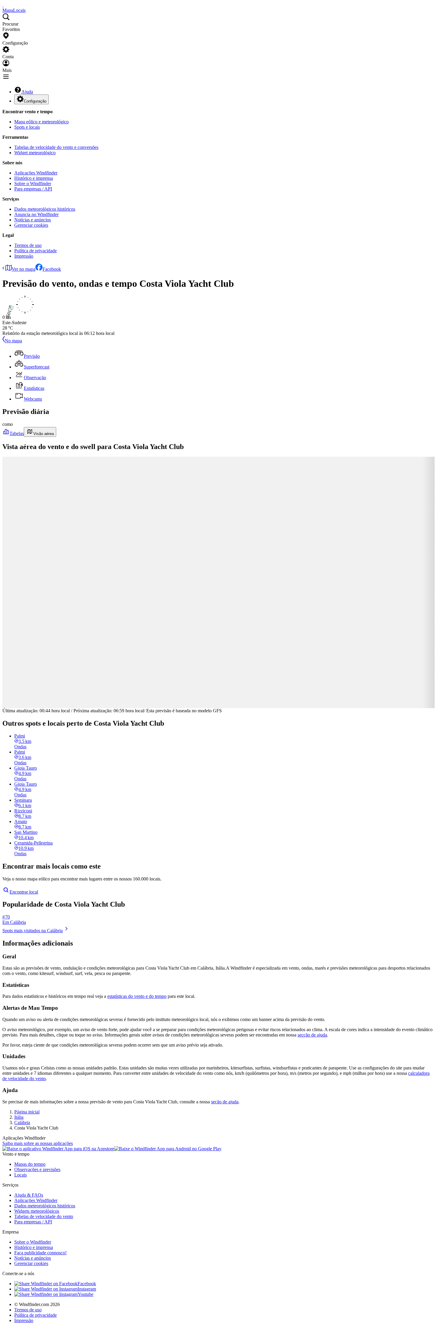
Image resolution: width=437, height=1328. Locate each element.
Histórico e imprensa (33, 178)
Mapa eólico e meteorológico (41, 121)
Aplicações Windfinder (35, 172)
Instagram (87, 1288)
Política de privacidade (35, 250)
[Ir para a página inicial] (3, 4)
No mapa (13, 340)
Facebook (52, 269)
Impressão (23, 256)
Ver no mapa (23, 269)
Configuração (35, 101)
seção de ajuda (224, 1101)
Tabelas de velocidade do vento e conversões (56, 147)
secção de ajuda (312, 1034)
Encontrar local (24, 891)
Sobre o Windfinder (32, 183)
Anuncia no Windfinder (36, 214)
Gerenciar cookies (31, 225)
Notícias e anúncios (32, 219)
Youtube (85, 1294)
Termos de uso (28, 245)
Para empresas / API (33, 188)
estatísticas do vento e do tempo (136, 996)
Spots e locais (27, 127)
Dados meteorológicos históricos (44, 209)
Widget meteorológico (35, 152)
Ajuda (27, 91)
